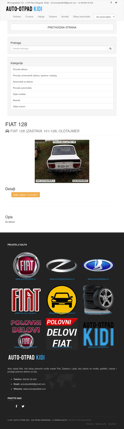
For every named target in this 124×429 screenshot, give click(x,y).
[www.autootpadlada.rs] (98, 266)
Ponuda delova (20, 69)
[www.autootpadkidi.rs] (98, 334)
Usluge (41, 16)
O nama (29, 16)
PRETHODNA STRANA (62, 27)
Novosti (16, 100)
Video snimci (19, 106)
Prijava (89, 424)
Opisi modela (19, 94)
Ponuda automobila (22, 87)
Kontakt (65, 16)
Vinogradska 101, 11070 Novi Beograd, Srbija (29, 2)
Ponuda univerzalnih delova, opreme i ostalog (35, 75)
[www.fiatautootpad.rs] (62, 334)
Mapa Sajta (101, 424)
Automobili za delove (23, 81)
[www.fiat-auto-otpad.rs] (26, 300)
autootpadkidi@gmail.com (64, 2)
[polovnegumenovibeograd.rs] (98, 300)
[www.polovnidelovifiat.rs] (26, 334)
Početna (17, 16)
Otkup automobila (81, 16)
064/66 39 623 (86, 2)
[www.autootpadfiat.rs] (26, 266)
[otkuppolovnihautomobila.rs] (62, 300)
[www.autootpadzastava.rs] (62, 266)
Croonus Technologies (79, 420)
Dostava (53, 16)
